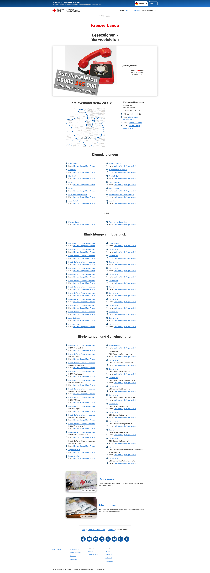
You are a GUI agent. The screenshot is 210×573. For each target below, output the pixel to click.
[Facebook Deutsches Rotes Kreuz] (83, 539)
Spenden (112, 201)
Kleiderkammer (114, 243)
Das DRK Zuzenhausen (133, 10)
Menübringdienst (115, 163)
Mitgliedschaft (114, 176)
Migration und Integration (118, 169)
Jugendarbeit (73, 201)
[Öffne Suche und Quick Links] (156, 10)
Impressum (108, 554)
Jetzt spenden (56, 549)
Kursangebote (73, 222)
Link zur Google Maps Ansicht (131, 126)
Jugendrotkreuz (74, 318)
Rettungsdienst (114, 182)
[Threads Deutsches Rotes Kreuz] (126, 539)
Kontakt (107, 551)
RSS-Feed (108, 558)
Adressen (106, 479)
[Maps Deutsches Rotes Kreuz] (108, 539)
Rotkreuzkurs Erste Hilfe (118, 222)
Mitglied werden (74, 549)
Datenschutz (109, 561)
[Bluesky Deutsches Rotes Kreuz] (120, 539)
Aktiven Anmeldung (76, 552)
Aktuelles (121, 10)
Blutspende (72, 163)
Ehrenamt (72, 169)
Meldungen (107, 505)
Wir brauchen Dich (147, 10)
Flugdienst (72, 176)
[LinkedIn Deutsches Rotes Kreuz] (95, 539)
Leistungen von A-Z (93, 554)
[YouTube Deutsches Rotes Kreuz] (89, 539)
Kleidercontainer (74, 324)
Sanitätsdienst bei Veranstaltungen (121, 194)
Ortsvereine (113, 249)
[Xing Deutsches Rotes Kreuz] (102, 539)
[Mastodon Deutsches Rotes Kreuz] (114, 539)
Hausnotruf (72, 182)
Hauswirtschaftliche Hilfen (77, 194)
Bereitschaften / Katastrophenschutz (81, 243)
